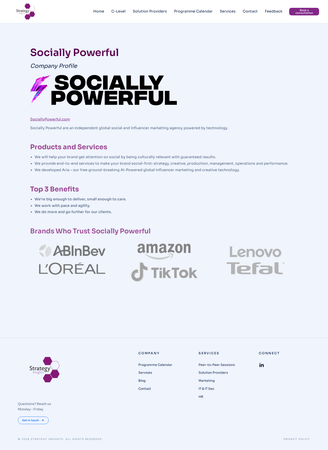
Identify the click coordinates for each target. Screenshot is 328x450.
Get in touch (30, 420)
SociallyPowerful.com (50, 119)
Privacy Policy (297, 439)
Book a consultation (304, 11)
